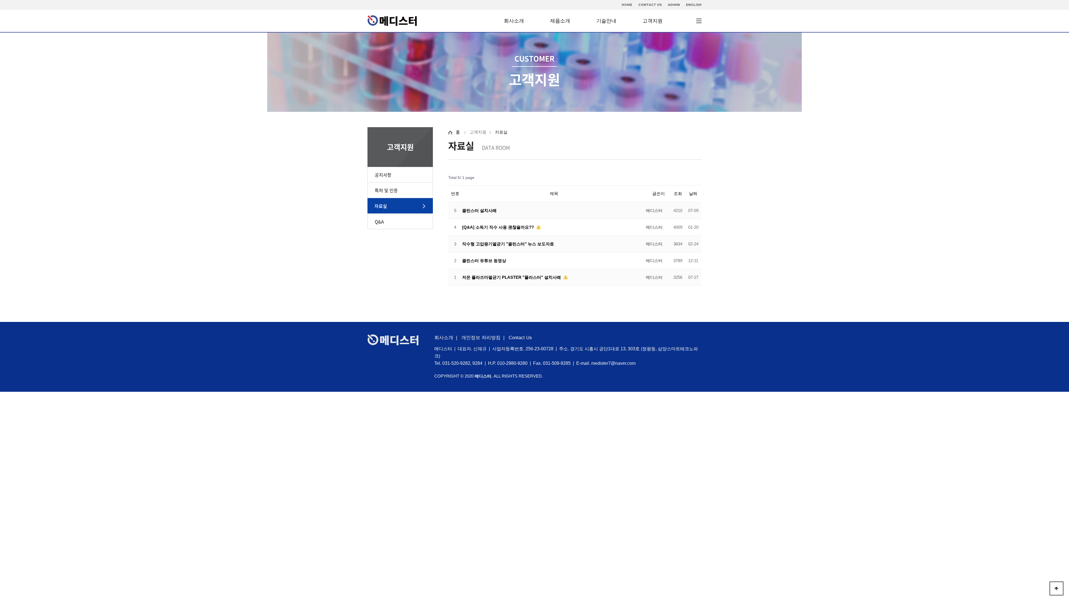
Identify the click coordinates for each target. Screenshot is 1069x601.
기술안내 (606, 21)
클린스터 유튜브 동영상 (484, 260)
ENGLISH (694, 5)
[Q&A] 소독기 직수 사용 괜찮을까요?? (498, 227)
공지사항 (383, 174)
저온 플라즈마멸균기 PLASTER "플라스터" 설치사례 (512, 277)
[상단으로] (1056, 588)
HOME (627, 5)
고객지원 (653, 21)
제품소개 (560, 21)
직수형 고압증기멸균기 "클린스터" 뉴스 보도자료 (508, 244)
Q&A (379, 221)
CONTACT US (650, 5)
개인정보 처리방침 (481, 337)
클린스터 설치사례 (479, 210)
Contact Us (520, 337)
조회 (678, 193)
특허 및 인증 (386, 190)
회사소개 (514, 21)
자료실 (380, 206)
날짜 (693, 193)
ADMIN (674, 5)
